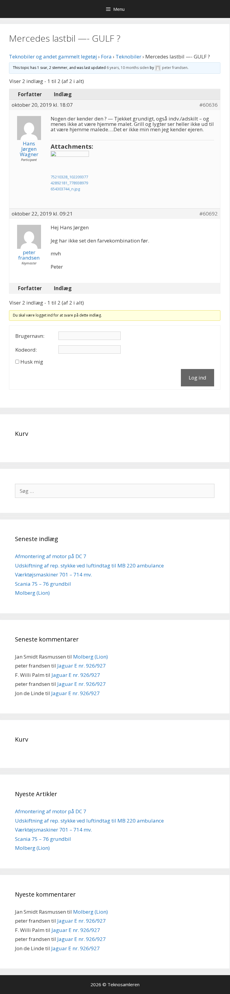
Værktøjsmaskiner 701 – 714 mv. (53, 574)
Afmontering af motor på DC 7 (50, 556)
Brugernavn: (29, 336)
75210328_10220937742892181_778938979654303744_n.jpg (69, 183)
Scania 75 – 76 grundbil (43, 583)
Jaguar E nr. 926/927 (81, 665)
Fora (106, 56)
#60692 (208, 213)
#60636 (208, 105)
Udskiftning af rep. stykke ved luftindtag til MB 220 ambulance (89, 565)
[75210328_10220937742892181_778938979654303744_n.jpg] (70, 161)
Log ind (197, 377)
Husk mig (31, 362)
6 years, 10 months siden (128, 67)
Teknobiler (128, 56)
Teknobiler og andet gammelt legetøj (53, 56)
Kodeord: (26, 350)
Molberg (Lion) (32, 592)
